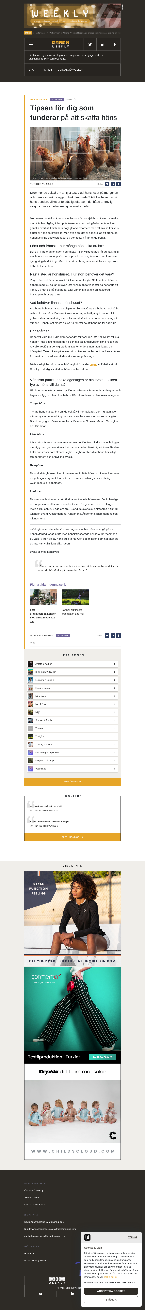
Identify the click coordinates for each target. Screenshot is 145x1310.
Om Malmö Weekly (70, 69)
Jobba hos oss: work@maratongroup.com (45, 1236)
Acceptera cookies (111, 1291)
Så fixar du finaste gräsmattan (73, 612)
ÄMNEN (47, 69)
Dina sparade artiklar (34, 1204)
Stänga (132, 1237)
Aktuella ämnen (32, 1197)
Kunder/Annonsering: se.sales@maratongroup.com (50, 1229)
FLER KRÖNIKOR (70, 837)
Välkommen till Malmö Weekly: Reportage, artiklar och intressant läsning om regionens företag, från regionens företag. (68, 33)
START (33, 69)
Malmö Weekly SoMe (35, 1260)
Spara (69, 99)
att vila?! (46, 806)
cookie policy (110, 1277)
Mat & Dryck (39, 99)
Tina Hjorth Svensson (46, 811)
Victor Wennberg (43, 184)
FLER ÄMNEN (71, 781)
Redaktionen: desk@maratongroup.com (44, 1222)
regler (93, 364)
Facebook (29, 1253)
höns (32, 642)
